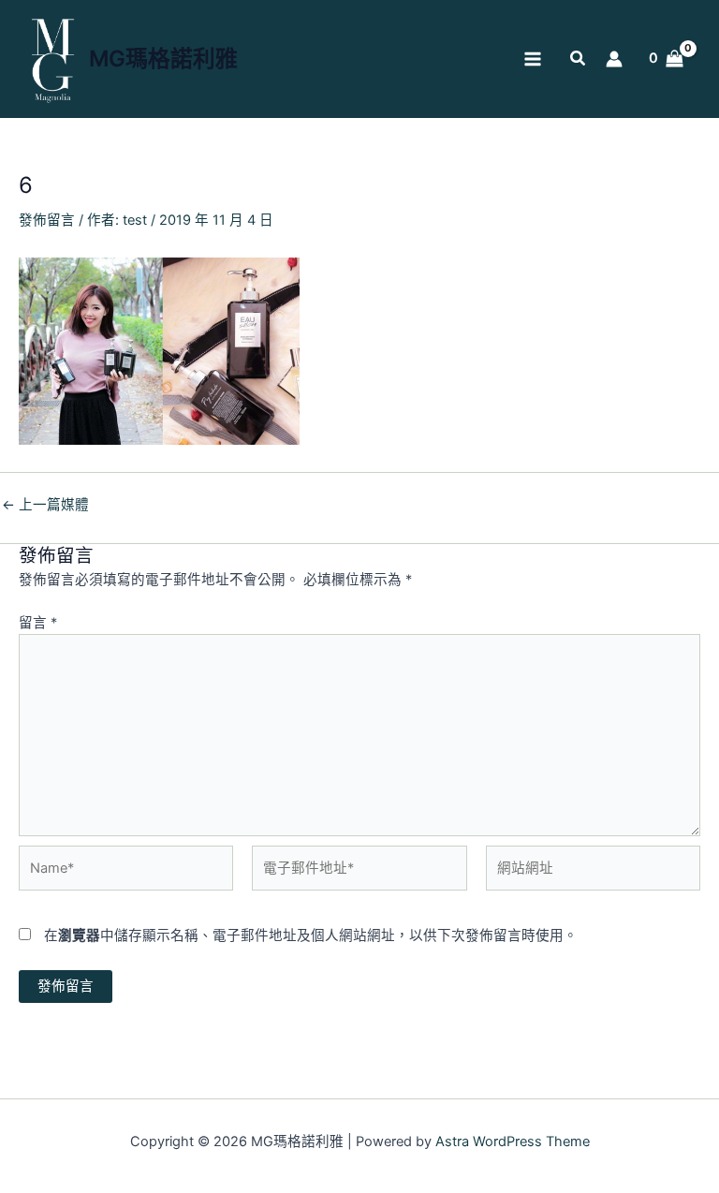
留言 (38, 622)
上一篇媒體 (45, 505)
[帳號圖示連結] (614, 59)
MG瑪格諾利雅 (163, 58)
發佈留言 (47, 220)
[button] (578, 60)
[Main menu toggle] (532, 59)
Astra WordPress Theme (512, 1141)
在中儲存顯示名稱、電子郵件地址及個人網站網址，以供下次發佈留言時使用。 (311, 935)
